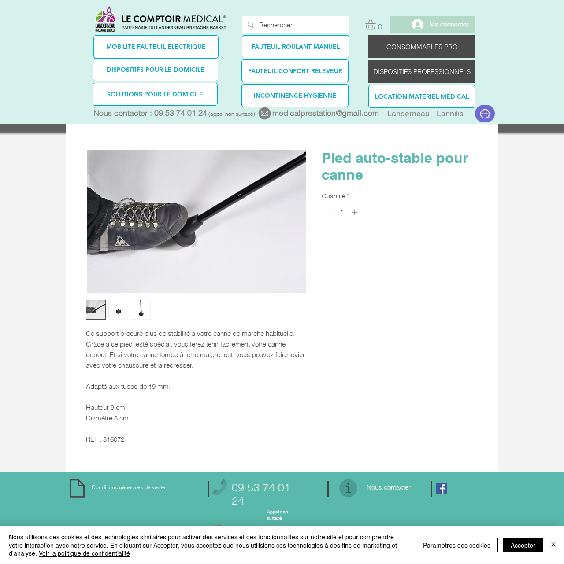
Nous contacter (389, 487)
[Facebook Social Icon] (441, 488)
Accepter (523, 545)
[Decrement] (328, 212)
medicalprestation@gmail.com (325, 113)
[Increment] (355, 212)
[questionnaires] (485, 113)
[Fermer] (553, 545)
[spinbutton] (342, 212)
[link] (376, 24)
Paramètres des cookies (456, 545)
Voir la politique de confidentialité (84, 553)
